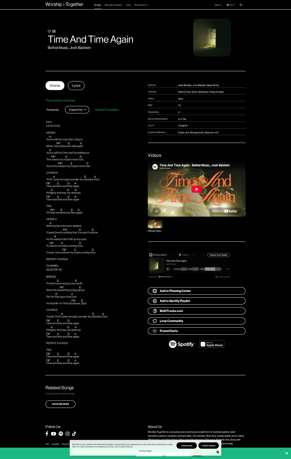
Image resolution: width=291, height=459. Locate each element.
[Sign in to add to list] (53, 31)
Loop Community (171, 321)
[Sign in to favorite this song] (49, 31)
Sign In (218, 4)
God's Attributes (199, 91)
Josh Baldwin (80, 47)
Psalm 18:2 (183, 132)
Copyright (55, 444)
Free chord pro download (60, 100)
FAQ (47, 444)
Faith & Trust (184, 91)
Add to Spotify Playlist (175, 301)
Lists (128, 4)
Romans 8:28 (196, 132)
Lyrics (76, 85)
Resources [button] (140, 4)
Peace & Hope (216, 91)
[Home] (64, 4)
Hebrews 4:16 (211, 132)
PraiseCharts (169, 331)
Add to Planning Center (175, 291)
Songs (97, 4)
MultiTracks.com (171, 311)
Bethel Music (58, 47)
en (231, 4)
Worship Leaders (113, 4)
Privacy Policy (67, 444)
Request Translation (107, 109)
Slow (180, 98)
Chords (55, 85)
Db (184, 119)
